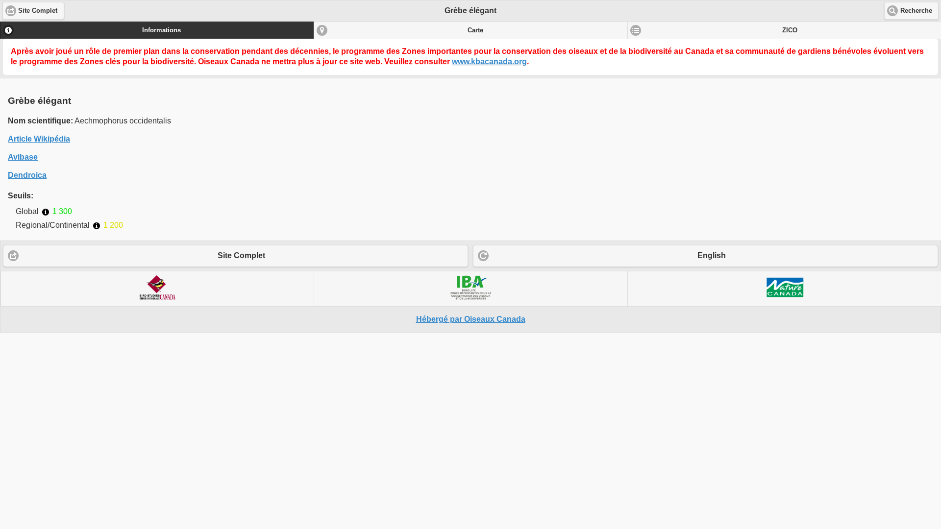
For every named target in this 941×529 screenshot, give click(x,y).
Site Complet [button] (37, 10)
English (711, 255)
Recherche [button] (916, 10)
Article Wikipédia (39, 139)
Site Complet (241, 255)
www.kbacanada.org (489, 61)
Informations (161, 30)
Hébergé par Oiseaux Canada (470, 319)
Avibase (23, 157)
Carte (475, 30)
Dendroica (27, 175)
